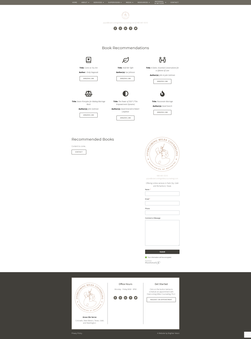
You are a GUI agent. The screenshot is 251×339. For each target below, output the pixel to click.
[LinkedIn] (125, 28)
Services (98, 2)
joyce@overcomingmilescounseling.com (119, 23)
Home (74, 2)
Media (128, 2)
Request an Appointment (161, 300)
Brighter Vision (173, 333)
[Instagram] (120, 28)
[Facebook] (115, 28)
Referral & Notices (159, 2)
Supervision (114, 2)
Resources (143, 2)
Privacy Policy (77, 333)
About (84, 2)
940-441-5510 (142, 23)
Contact (175, 2)
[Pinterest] (130, 28)
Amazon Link (88, 78)
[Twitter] (135, 28)
